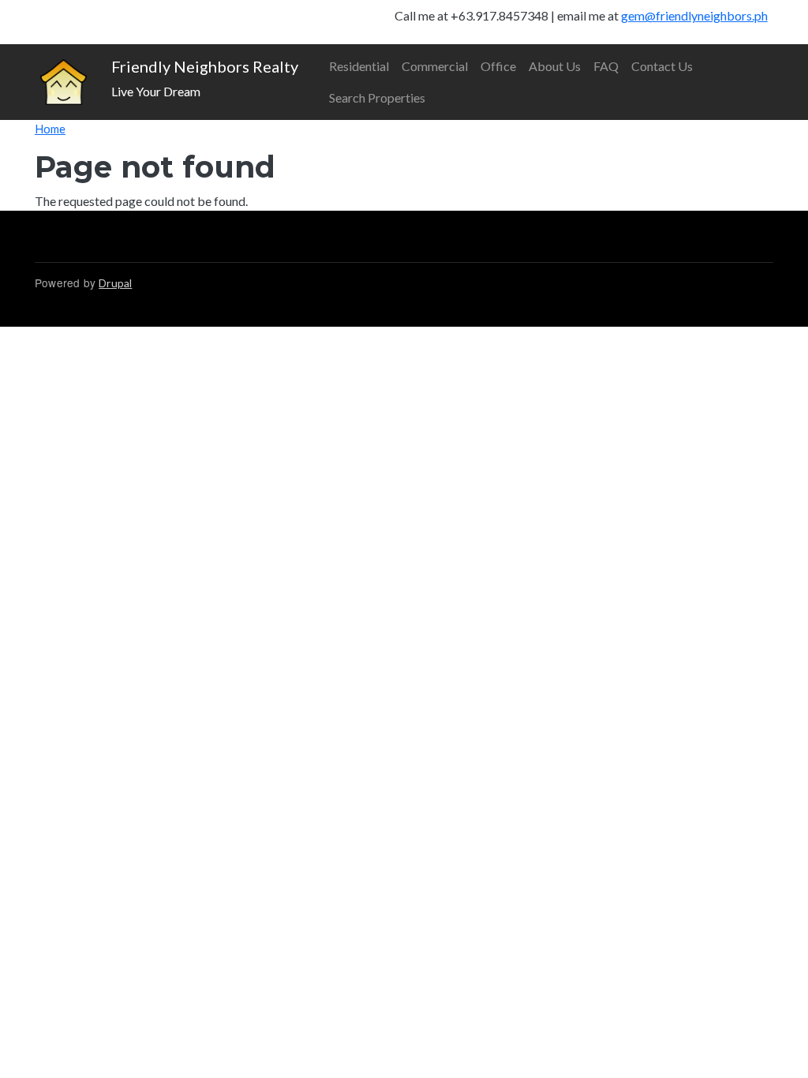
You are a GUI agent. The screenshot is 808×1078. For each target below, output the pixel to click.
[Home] (63, 82)
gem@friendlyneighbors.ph (694, 15)
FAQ (606, 65)
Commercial (435, 65)
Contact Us (662, 65)
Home (50, 129)
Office (498, 65)
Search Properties (377, 97)
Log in (69, 21)
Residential (359, 65)
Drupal (115, 283)
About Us (555, 65)
